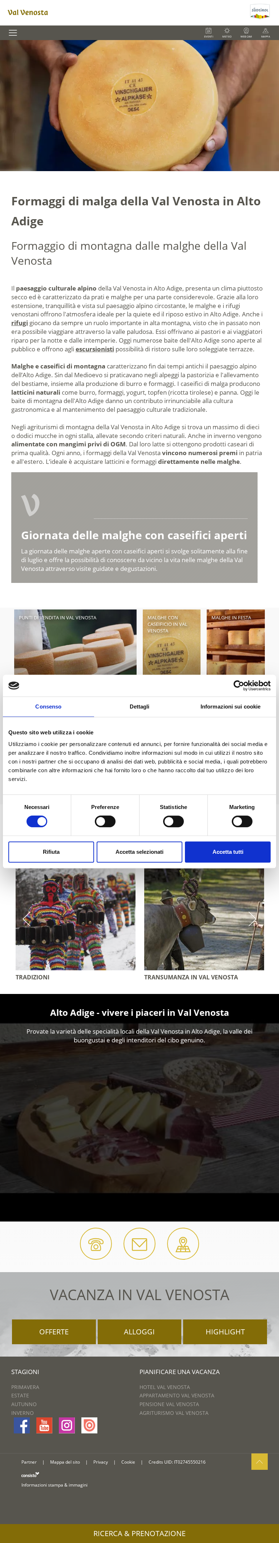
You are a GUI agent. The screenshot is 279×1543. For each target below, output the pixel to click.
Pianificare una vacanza (180, 1372)
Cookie (128, 1462)
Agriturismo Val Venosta (174, 1412)
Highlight (225, 1332)
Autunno (24, 1404)
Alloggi (139, 1332)
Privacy (100, 1462)
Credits (156, 1462)
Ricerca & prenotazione (139, 1533)
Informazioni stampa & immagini (54, 1485)
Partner (29, 1462)
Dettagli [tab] (140, 706)
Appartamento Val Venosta (177, 1395)
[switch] (105, 821)
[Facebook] (22, 1425)
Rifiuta (51, 852)
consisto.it (30, 1474)
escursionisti (95, 349)
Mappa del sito (65, 1462)
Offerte (54, 1332)
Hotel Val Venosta (165, 1387)
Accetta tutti (228, 852)
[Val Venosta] (124, 12)
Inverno (22, 1412)
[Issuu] (89, 1425)
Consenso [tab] (48, 706)
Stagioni (25, 1372)
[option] (139, 105)
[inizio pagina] (259, 1461)
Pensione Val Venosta (169, 1404)
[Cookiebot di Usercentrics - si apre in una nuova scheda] (239, 685)
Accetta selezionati (139, 852)
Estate (20, 1395)
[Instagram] (67, 1425)
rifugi (19, 323)
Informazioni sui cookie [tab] (230, 706)
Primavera (25, 1387)
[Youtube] (44, 1425)
